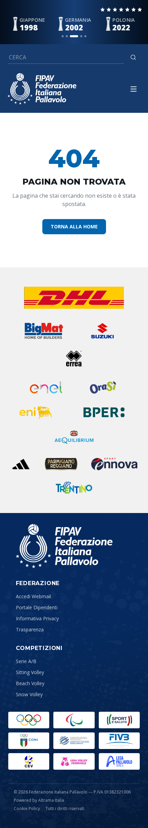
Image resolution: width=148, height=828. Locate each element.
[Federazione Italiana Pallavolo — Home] (42, 89)
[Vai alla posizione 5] (85, 36)
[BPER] (104, 412)
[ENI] (36, 412)
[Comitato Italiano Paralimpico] (73, 740)
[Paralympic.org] (73, 720)
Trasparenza (30, 629)
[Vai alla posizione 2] (67, 36)
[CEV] (28, 761)
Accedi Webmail (33, 596)
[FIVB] (119, 740)
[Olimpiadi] (28, 720)
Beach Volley (30, 683)
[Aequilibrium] (74, 437)
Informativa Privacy (37, 618)
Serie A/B (26, 661)
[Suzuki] (100, 331)
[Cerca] (133, 57)
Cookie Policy (27, 808)
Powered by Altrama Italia (39, 800)
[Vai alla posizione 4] (81, 36)
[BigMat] (43, 331)
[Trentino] (74, 487)
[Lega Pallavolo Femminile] (73, 761)
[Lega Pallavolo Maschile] (119, 761)
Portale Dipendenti (36, 607)
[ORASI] (103, 387)
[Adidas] (21, 464)
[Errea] (74, 358)
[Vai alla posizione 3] (74, 36)
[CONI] (28, 740)
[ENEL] (46, 387)
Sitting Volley (30, 672)
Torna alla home (74, 226)
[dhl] (74, 298)
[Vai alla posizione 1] (63, 36)
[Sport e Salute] (119, 720)
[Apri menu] (133, 89)
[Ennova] (114, 464)
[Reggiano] (61, 464)
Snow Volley (29, 694)
